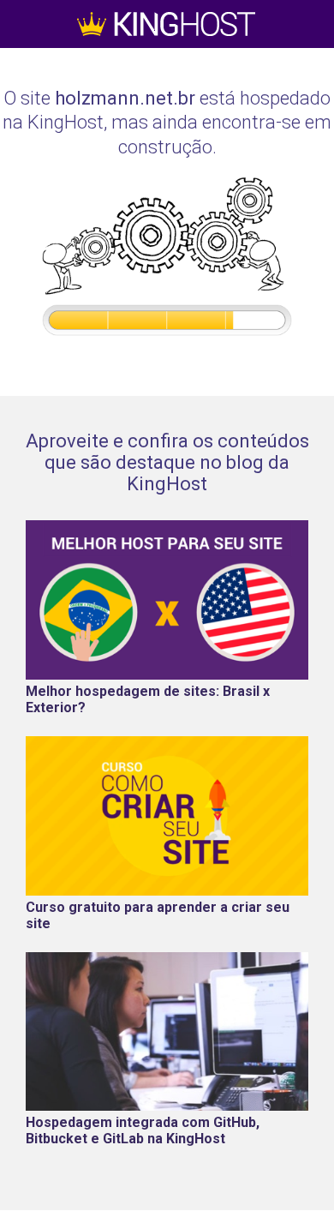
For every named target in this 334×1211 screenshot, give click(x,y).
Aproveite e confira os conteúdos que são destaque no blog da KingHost (167, 462)
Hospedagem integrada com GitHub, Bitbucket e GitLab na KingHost (142, 1130)
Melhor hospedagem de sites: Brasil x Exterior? (148, 699)
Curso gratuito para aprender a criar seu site (157, 915)
